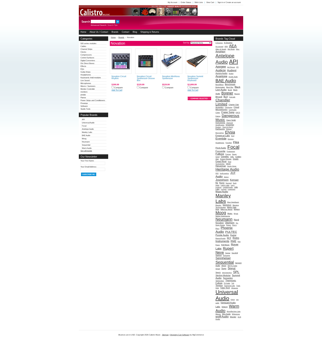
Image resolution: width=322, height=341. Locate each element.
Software (84, 106)
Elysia (230, 132)
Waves (218, 314)
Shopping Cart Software (179, 335)
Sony (223, 268)
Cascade (232, 97)
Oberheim (229, 223)
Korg (221, 182)
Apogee (221, 66)
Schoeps (226, 255)
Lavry (233, 185)
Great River (221, 161)
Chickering (228, 107)
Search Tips (113, 25)
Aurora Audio (221, 73)
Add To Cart (117, 90)
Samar (227, 253)
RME (233, 241)
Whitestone (236, 314)
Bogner (227, 93)
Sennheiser (223, 258)
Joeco (226, 177)
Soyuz (232, 268)
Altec (237, 49)
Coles (218, 112)
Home (113, 37)
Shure (223, 266)
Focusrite (220, 151)
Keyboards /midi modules (90, 78)
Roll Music (225, 245)
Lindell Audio (228, 187)
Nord (236, 219)
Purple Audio (222, 235)
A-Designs (228, 43)
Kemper (234, 179)
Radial (233, 235)
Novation (220, 223)
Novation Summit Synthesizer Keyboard (195, 78)
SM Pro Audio (232, 266)
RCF (229, 238)
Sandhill (235, 253)
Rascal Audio (221, 238)
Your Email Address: (88, 167)
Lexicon (219, 187)
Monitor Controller (87, 89)
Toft (232, 283)
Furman (228, 154)
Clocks (83, 52)
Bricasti (219, 97)
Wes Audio (226, 314)
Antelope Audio (88, 129)
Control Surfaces (87, 58)
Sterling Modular (223, 275)
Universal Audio (88, 123)
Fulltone (220, 153)
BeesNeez (220, 84)
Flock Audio (221, 148)
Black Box (229, 87)
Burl (226, 96)
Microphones (85, 83)
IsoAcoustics (224, 173)
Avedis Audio (233, 77)
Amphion (220, 51)
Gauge (234, 154)
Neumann (86, 142)
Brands (121, 37)
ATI (237, 67)
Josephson (222, 179)
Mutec (229, 213)
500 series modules (88, 43)
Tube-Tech (225, 288)
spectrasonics (227, 272)
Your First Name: (87, 161)
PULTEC (231, 232)
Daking (218, 116)
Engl (232, 136)
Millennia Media (226, 209)
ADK (226, 46)
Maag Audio (222, 191)
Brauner (237, 94)
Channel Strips (86, 49)
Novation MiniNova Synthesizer (171, 77)
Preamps (84, 103)
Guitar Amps (85, 72)
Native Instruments (223, 216)
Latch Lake (225, 185)
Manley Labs (87, 132)
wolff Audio (222, 316)
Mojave (237, 209)
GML (232, 157)
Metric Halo (231, 207)
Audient (231, 70)
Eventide (221, 138)
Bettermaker (220, 87)
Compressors (86, 55)
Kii (217, 182)
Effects (83, 66)
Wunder (233, 317)
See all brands (86, 151)
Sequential (86, 145)
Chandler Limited (223, 102)
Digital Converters (87, 60)
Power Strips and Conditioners (92, 100)
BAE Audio (86, 135)
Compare (118, 88)
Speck (218, 272)
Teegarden (228, 278)
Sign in (220, 2)
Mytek (236, 213)
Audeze (221, 70)
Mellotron (227, 205)
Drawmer (230, 125)
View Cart (210, 2)
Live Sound (85, 80)
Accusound (219, 46)
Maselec (218, 205)
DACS (238, 112)
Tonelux (219, 285)
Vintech (225, 307)
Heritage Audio (227, 169)
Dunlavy (218, 127)
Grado (235, 159)
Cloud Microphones (227, 108)
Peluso (228, 225)
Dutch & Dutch (228, 127)
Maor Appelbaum (233, 202)
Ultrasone (234, 288)
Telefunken (220, 281)
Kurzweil (229, 183)
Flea (236, 142)
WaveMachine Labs (233, 311)
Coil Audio (232, 110)
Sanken (219, 255)
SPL (236, 272)
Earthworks (220, 129)
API (83, 119)
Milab (217, 209)
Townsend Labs (229, 286)
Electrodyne (220, 133)
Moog (84, 139)
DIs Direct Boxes (87, 63)
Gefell (218, 157)
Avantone (221, 76)
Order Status (186, 2)
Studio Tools (85, 109)
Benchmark (230, 84)
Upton (233, 299)
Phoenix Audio (224, 230)
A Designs (219, 43)
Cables (83, 46)
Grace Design (225, 159)
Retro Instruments (227, 239)
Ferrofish (229, 143)
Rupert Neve (225, 250)
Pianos (83, 98)
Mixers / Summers (87, 86)
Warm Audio (87, 148)
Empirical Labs (223, 135)
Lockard (223, 189)
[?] (238, 38)
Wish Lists (199, 2)
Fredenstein (231, 151)
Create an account (233, 2)
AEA (233, 46)
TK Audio (227, 283)
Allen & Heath (221, 49)
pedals (83, 95)
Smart (218, 269)
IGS (217, 173)
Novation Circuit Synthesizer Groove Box (146, 78)
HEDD (228, 164)
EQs (82, 69)
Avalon (231, 73)
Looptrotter (231, 189)
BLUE (230, 90)
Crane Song (227, 112)
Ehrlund (228, 129)
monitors (84, 92)
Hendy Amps (231, 166)
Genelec (225, 156)
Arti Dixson (231, 67)
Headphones (85, 75)
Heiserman (221, 166)
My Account (172, 2)
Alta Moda (231, 49)
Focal (84, 126)
